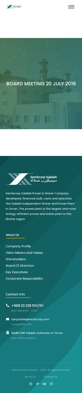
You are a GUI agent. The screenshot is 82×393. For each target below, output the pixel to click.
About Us (30, 377)
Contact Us (50, 377)
